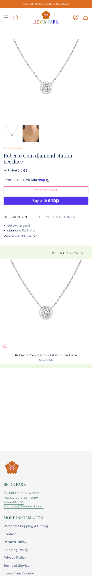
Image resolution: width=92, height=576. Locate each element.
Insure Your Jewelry (19, 573)
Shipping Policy (16, 550)
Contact (10, 534)
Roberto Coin (13, 148)
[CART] (85, 17)
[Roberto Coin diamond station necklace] (46, 305)
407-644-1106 (14, 502)
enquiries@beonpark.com (24, 506)
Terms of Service (16, 566)
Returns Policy (15, 542)
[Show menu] (5, 17)
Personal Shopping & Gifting (26, 526)
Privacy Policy (15, 558)
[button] (16, 17)
